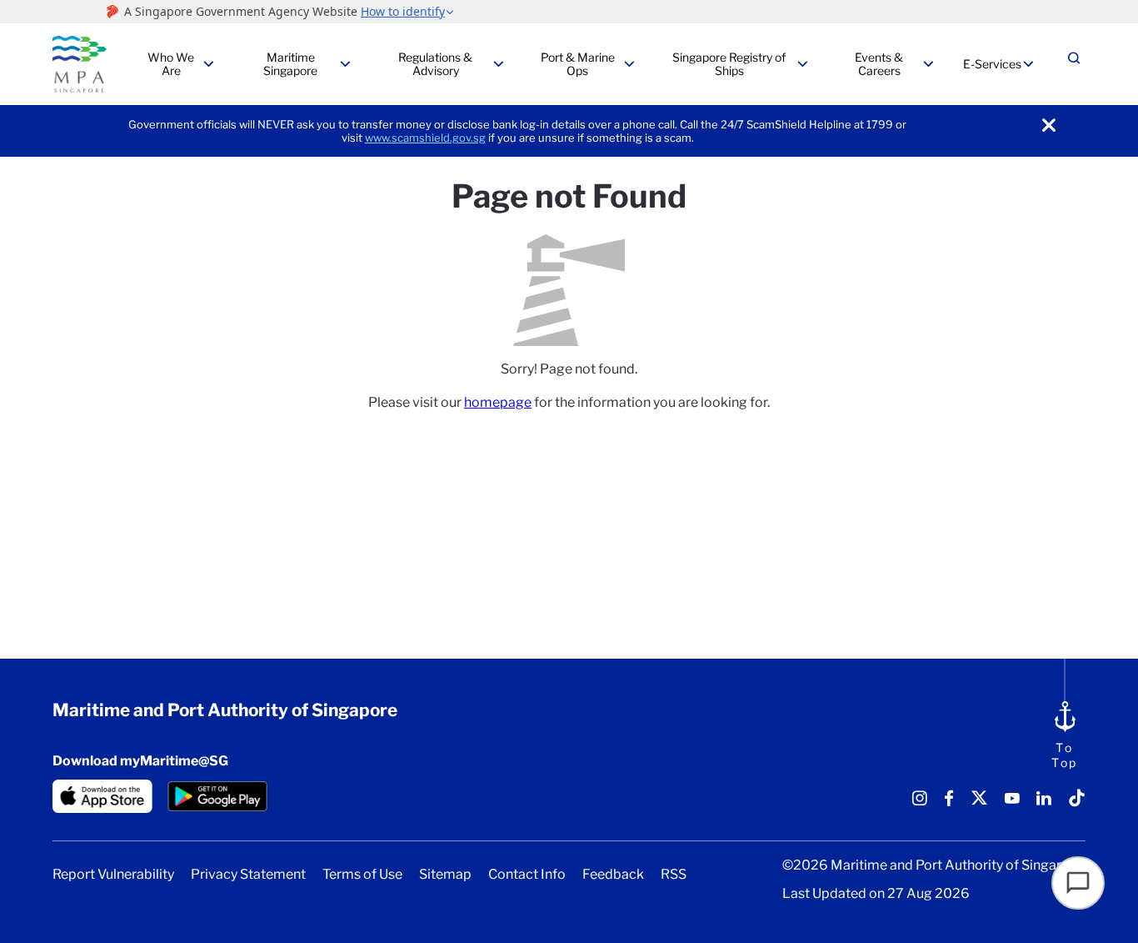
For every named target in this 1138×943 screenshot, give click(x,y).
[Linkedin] (1043, 804)
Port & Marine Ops (578, 64)
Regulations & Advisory (435, 64)
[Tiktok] (1077, 804)
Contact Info (527, 874)
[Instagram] (919, 804)
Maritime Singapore (290, 64)
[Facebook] (949, 804)
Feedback (613, 874)
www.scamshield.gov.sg (425, 137)
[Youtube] (1012, 804)
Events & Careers (879, 64)
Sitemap (445, 874)
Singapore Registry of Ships (729, 64)
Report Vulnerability (113, 874)
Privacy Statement (248, 874)
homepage (498, 402)
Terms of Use (362, 874)
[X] (979, 804)
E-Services (992, 64)
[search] (1074, 64)
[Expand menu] (208, 64)
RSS (673, 874)
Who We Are (170, 64)
